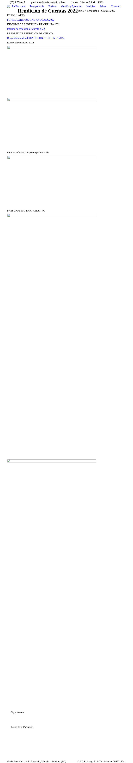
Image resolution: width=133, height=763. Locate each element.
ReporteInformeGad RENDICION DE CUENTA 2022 (35, 38)
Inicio (81, 10)
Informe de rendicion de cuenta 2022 (26, 28)
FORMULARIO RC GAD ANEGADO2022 (30, 19)
